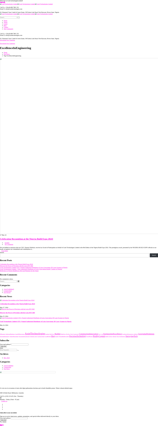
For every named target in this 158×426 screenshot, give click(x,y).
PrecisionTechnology (77, 336)
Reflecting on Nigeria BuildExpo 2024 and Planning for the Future (19, 271)
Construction (8, 291)
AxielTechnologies (35, 333)
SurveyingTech (132, 336)
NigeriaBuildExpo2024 (64, 336)
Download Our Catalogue (7, 40)
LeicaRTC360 (48, 336)
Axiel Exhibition (9, 289)
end (102, 334)
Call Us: (2, 7)
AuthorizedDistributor (10, 334)
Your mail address (5, 418)
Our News (7, 54)
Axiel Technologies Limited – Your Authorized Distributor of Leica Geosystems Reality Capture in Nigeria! (31, 269)
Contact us (4, 401)
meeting (57, 336)
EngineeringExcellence (112, 334)
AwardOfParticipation (19, 334)
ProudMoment (89, 336)
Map (53, 336)
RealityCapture (99, 336)
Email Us (2, 9)
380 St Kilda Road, (5, 393)
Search (2, 252)
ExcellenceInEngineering (127, 334)
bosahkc (7, 243)
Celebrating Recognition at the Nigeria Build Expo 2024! (26, 239)
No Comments (9, 244)
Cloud (71, 334)
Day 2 (99, 334)
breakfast (47, 334)
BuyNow (68, 334)
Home (5, 52)
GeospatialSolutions (146, 334)
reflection (114, 336)
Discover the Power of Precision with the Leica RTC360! (16, 266)
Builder (58, 334)
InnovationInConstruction (24, 336)
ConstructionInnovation (88, 334)
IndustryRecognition (14, 336)
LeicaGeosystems (41, 336)
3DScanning (2, 334)
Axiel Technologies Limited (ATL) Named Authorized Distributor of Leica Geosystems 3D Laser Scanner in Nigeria (33, 267)
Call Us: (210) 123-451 (6, 396)
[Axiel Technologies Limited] (9, 4)
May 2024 (7, 358)
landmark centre (33, 336)
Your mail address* (5, 344)
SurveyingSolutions (121, 336)
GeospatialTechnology (4, 336)
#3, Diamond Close (5, 12)
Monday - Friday (5, 399)
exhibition (135, 334)
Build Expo (63, 334)
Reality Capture (109, 336)
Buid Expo (52, 334)
